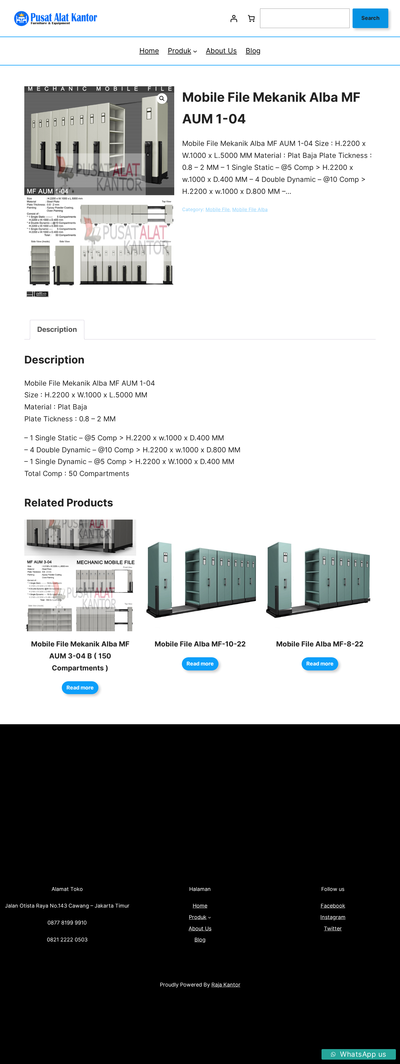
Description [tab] (57, 329)
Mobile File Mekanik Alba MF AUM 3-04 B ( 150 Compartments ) (80, 656)
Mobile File (218, 209)
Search (370, 18)
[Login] (233, 18)
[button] (162, 98)
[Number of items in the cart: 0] (251, 18)
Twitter (333, 928)
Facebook (333, 906)
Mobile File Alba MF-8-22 (319, 644)
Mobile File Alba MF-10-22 (200, 644)
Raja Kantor (225, 985)
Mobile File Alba (250, 209)
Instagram (333, 917)
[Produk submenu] (195, 51)
